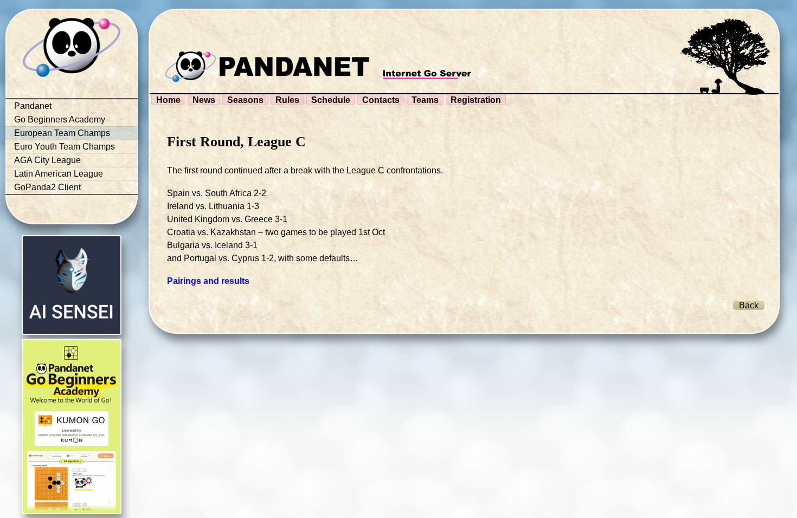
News (203, 100)
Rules (287, 100)
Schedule (330, 100)
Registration (476, 100)
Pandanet (33, 106)
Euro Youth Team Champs (64, 146)
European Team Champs (62, 133)
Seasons (245, 100)
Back (749, 305)
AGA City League (47, 160)
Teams (425, 100)
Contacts (381, 100)
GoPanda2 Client (47, 187)
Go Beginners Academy (59, 119)
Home (168, 100)
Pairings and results (208, 281)
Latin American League (58, 173)
